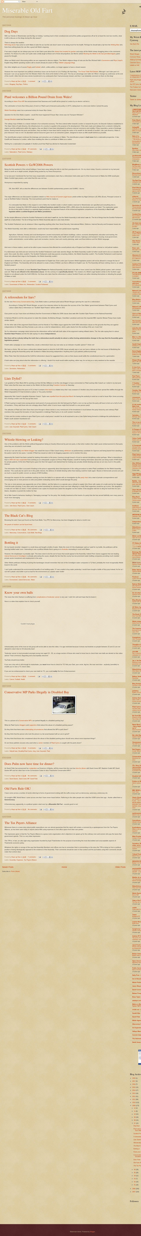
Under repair (136, 242)
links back (48, 389)
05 (135, 1172)
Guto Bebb (30, 533)
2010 (134, 1102)
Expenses (20, 860)
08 (135, 1120)
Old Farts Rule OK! (18, 788)
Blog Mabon (136, 299)
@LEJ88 (135, 651)
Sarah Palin (34, 779)
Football (17, 679)
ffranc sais (135, 248)
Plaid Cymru (22, 152)
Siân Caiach (32, 427)
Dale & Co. (135, 136)
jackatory (135, 691)
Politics (25, 84)
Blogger (92, 1231)
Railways (29, 152)
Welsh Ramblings (11, 110)
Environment (14, 580)
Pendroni (135, 577)
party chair (84, 477)
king (34, 751)
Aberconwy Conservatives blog (23, 302)
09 (135, 1117)
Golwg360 (135, 127)
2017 (134, 1081)
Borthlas (135, 148)
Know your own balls (19, 592)
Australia (65, 549)
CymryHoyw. (136, 820)
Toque (134, 914)
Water (33, 580)
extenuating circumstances (34, 729)
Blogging (12, 84)
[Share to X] (47, 81)
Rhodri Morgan (134, 54)
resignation (33, 768)
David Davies (14, 779)
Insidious (135, 506)
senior (41, 743)
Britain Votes (136, 954)
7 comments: (32, 857)
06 (135, 1169)
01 (135, 1185)
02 (135, 1182)
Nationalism (13, 152)
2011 (134, 1099)
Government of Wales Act (18, 284)
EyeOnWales (136, 827)
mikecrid (135, 196)
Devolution (13, 368)
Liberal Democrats (24, 580)
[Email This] (43, 81)
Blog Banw (136, 497)
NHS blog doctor (10, 45)
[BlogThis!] (45, 81)
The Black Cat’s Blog (19, 515)
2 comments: (32, 281)
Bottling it (11, 542)
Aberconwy (12, 533)
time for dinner (81, 768)
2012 (134, 1096)
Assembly (12, 860)
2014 (134, 1090)
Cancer (12, 679)
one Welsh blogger (28, 451)
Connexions (106, 60)
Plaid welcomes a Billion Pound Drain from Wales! (38, 97)
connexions (136, 397)
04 (135, 1176)
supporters (33, 725)
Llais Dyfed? (13, 378)
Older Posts (120, 867)
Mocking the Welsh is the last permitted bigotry (99, 54)
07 (135, 1123)
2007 (134, 1192)
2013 (134, 1093)
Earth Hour (135, 923)
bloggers (23, 725)
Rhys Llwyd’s (117, 60)
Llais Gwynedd (14, 427)
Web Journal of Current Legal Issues (59, 197)
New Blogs (38, 533)
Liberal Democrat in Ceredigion (15, 556)
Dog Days (11, 31)
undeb (134, 907)
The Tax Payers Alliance (21, 822)
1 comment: (32, 81)
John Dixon (13, 506)
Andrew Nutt (136, 698)
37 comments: (32, 149)
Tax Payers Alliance (30, 860)
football (37, 67)
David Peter (136, 1017)
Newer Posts (7, 867)
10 (135, 1114)
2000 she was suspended (18, 460)
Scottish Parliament (41, 284)
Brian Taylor (136, 997)
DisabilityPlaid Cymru (25, 751)
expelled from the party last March (61, 396)
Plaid (48, 751)
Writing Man (115, 45)
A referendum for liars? (20, 297)
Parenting (135, 678)
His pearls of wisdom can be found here (18, 524)
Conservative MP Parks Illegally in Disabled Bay (37, 692)
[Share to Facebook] (49, 81)
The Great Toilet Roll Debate (88, 71)
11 (135, 1111)
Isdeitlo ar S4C (134, 65)
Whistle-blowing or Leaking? (24, 439)
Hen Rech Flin (134, 44)
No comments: (33, 530)
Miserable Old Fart (27, 10)
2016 (134, 1084)
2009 (134, 1105)
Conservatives (21, 533)
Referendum (31, 284)
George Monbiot (10, 119)
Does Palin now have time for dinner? (29, 763)
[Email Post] (38, 81)
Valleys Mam (136, 1031)
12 (135, 1108)
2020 (134, 1078)
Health (23, 679)
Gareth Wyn (136, 1013)
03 (135, 1178)
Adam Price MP (19, 101)
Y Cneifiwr (135, 383)
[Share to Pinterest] (51, 81)
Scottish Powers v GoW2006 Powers (29, 164)
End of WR (135, 895)
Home (64, 867)
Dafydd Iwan (14, 751)
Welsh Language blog (66, 63)
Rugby (29, 67)
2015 (134, 1087)
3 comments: (32, 503)
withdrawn (68, 451)
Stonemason (136, 742)
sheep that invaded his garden (65, 51)
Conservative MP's (25, 720)
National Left (136, 306)
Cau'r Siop (135, 792)
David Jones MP (24, 779)
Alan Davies (136, 241)
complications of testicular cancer (47, 597)
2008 (134, 1188)
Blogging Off (136, 916)
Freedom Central (59, 385)
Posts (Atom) (15, 871)
